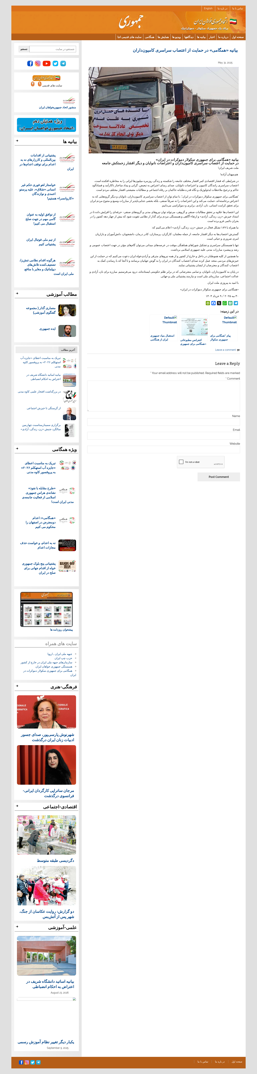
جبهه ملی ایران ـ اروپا (60, 654)
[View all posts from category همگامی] (17, 449)
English (208, 8)
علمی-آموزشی (62, 927)
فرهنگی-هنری (64, 686)
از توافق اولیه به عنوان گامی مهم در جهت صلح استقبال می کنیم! (41, 218)
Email (236, 430)
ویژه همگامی (64, 449)
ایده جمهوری (47, 328)
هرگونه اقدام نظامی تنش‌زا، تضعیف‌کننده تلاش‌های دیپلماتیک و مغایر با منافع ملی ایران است (46, 267)
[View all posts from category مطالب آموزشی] (17, 294)
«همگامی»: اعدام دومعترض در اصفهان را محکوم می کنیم (41, 522)
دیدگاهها (189, 37)
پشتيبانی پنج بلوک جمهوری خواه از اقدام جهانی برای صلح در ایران (39, 568)
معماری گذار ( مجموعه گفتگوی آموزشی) (41, 310)
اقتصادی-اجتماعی (60, 806)
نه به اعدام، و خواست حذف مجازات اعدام (38, 544)
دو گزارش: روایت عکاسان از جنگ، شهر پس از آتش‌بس (46, 914)
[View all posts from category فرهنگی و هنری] (17, 687)
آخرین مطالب (68, 349)
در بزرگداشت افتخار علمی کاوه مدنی (39, 391)
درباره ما (223, 37)
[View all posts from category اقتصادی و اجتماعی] (17, 807)
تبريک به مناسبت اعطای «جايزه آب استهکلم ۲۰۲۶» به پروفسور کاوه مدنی (40, 362)
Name (236, 416)
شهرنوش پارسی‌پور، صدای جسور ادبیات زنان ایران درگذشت (47, 737)
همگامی (149, 37)
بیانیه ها (201, 37)
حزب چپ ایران (63, 658)
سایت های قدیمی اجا (129, 37)
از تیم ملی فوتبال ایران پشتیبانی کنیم (41, 241)
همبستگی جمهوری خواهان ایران (53, 666)
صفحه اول (238, 37)
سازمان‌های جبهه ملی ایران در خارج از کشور (46, 662)
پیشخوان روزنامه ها (61, 629)
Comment (233, 378)
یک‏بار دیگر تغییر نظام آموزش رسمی (46, 1041)
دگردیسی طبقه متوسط (55, 860)
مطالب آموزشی (62, 294)
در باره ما (222, 8)
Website (235, 443)
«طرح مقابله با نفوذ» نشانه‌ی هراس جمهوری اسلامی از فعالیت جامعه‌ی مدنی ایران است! (48, 495)
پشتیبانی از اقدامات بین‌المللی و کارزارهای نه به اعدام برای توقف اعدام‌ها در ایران (47, 162)
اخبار (212, 37)
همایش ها (163, 37)
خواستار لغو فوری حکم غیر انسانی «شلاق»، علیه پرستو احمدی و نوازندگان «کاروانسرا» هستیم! (46, 191)
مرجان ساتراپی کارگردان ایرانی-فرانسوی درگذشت (48, 793)
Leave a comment (225, 349)
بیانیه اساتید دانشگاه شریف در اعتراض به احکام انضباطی (50, 983)
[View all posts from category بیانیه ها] (17, 141)
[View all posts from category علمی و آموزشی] (17, 927)
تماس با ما (237, 8)
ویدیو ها (176, 37)
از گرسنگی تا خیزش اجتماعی (44, 408)
